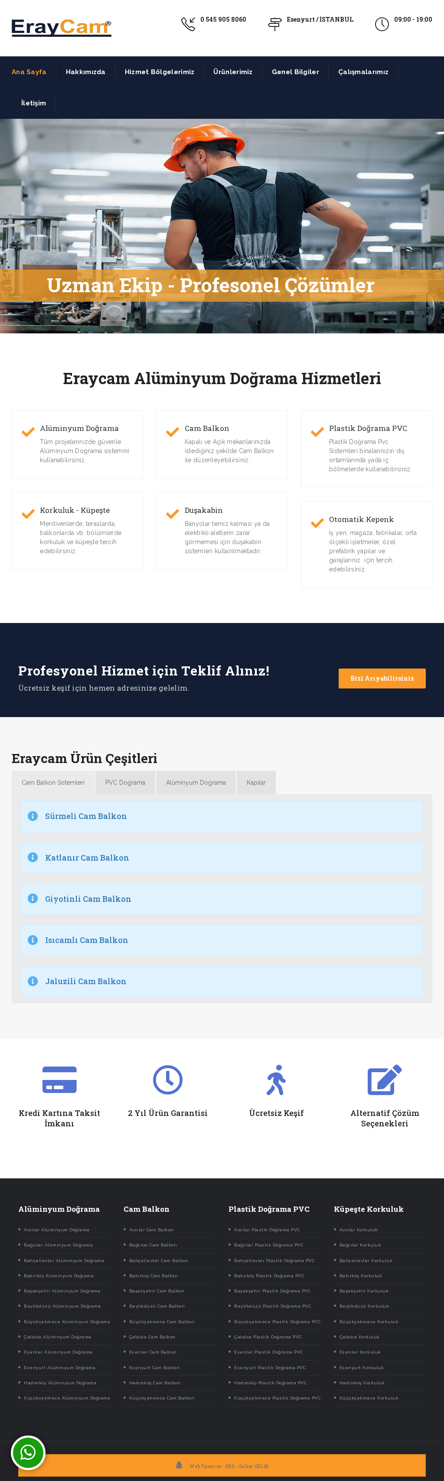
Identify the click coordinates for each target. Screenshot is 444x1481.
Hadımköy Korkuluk (362, 1382)
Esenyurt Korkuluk (362, 1367)
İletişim (33, 103)
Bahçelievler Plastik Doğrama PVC (274, 1260)
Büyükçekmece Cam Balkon (162, 1321)
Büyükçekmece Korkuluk (369, 1321)
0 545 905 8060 (223, 19)
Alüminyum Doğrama (79, 428)
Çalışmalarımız (363, 72)
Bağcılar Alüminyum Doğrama (58, 1245)
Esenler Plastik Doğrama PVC (268, 1352)
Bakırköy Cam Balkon (153, 1275)
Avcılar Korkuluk (359, 1229)
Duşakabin (204, 510)
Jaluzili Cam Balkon (86, 981)
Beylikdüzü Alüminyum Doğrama (62, 1306)
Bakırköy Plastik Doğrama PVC (269, 1275)
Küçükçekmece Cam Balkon (162, 1398)
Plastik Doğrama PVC (368, 428)
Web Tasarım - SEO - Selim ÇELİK (229, 1466)
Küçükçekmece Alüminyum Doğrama (67, 1398)
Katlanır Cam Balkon (87, 857)
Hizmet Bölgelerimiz (160, 72)
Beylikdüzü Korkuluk (364, 1306)
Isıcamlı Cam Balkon (86, 940)
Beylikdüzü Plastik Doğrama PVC (272, 1306)
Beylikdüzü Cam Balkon (157, 1306)
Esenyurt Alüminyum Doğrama (59, 1367)
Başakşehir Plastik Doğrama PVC (272, 1291)
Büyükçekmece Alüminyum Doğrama (67, 1321)
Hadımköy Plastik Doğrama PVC (270, 1382)
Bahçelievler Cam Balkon (159, 1260)
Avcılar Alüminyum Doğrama (57, 1229)
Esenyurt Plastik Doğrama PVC (270, 1367)
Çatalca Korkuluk (360, 1336)
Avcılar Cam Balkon (151, 1229)
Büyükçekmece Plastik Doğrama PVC (277, 1321)
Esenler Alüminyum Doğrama (58, 1352)
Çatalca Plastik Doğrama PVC (268, 1336)
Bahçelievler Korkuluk (366, 1260)
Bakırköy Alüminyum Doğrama (59, 1275)
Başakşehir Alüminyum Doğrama (62, 1291)
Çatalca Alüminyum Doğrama (57, 1336)
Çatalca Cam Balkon (152, 1336)
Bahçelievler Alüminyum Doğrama (64, 1260)
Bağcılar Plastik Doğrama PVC (268, 1245)
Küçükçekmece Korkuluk (369, 1398)
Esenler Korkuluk (360, 1352)
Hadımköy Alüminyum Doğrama (60, 1382)
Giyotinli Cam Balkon (88, 899)
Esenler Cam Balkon (153, 1352)
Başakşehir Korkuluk (364, 1291)
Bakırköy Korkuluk (361, 1275)
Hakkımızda (86, 72)
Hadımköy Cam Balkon (155, 1382)
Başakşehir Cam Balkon (157, 1291)
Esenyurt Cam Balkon (154, 1367)
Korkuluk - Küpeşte (75, 510)
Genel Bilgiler (295, 72)
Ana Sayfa (29, 72)
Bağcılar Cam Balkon (153, 1245)
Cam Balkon (207, 428)
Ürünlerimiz (232, 72)
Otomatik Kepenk (361, 519)
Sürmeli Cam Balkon (86, 816)
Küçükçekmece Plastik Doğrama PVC (277, 1398)
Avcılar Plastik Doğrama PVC (267, 1229)
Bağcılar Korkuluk (361, 1245)
